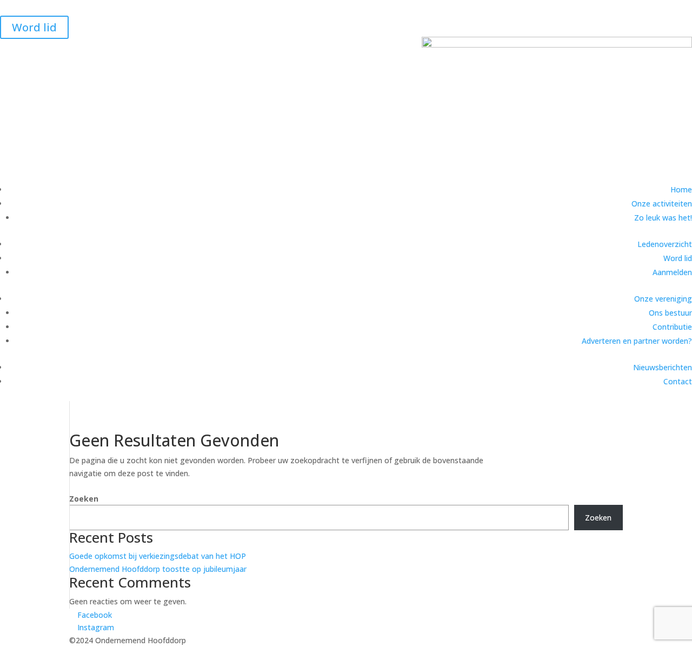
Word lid (34, 27)
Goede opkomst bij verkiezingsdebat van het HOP (157, 556)
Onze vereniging (663, 299)
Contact (677, 381)
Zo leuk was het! (663, 217)
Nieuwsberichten (662, 367)
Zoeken (83, 498)
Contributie (672, 327)
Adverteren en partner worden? (637, 341)
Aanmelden (672, 272)
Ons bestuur (670, 313)
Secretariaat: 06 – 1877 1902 (63, 8)
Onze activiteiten (661, 203)
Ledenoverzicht (664, 244)
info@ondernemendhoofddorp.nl (191, 8)
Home (681, 189)
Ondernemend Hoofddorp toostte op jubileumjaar (158, 569)
